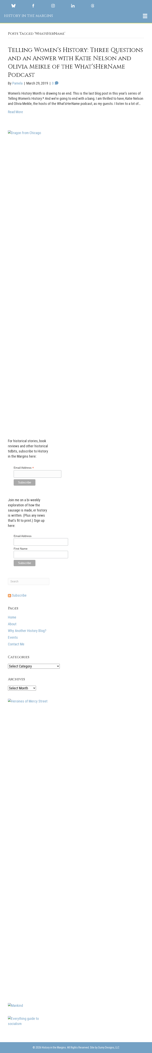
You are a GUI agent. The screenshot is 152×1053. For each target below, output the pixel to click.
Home (12, 617)
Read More (15, 112)
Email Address (24, 468)
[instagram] (53, 5)
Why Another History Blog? (27, 631)
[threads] (92, 5)
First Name (21, 548)
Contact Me (16, 644)
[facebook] (33, 5)
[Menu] (145, 16)
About (12, 624)
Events (13, 637)
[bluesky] (13, 5)
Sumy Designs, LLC (108, 1047)
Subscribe (19, 595)
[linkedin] (72, 5)
